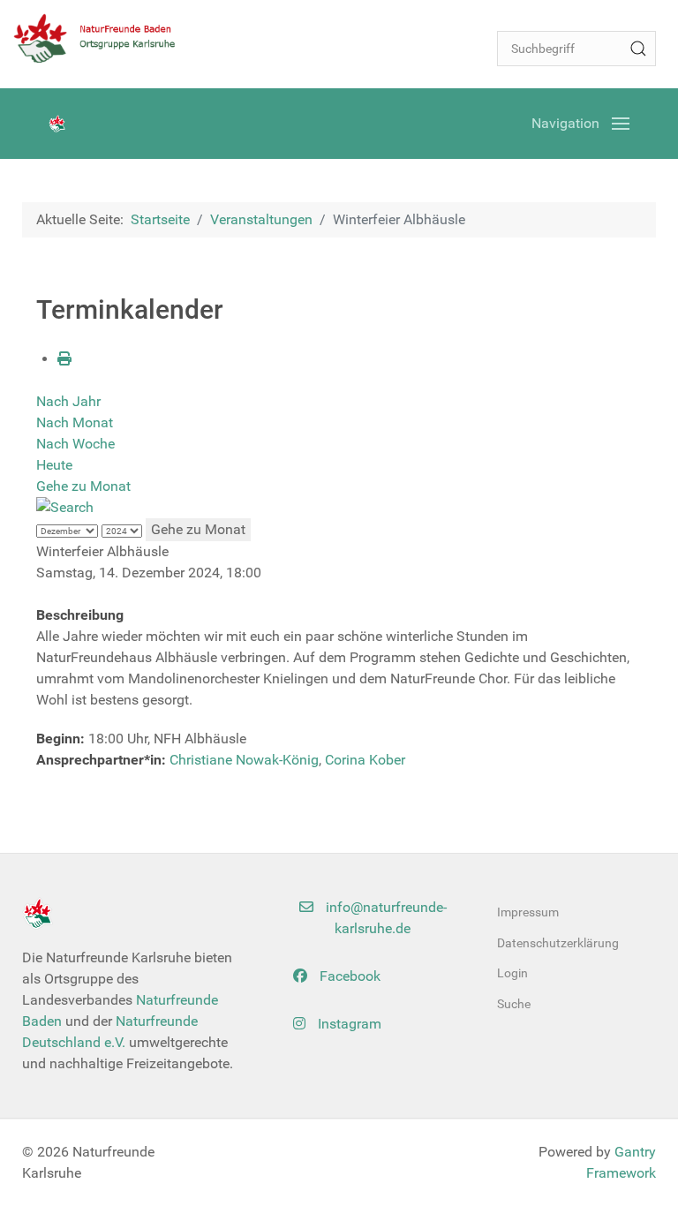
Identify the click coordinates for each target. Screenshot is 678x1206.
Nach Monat (74, 422)
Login (512, 973)
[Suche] (638, 48)
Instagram (347, 1023)
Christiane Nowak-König (244, 759)
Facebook (348, 976)
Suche (514, 1004)
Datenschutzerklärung (558, 943)
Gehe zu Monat (83, 486)
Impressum (528, 912)
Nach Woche (75, 443)
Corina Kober (365, 759)
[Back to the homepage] (101, 38)
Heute (54, 464)
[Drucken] (64, 358)
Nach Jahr (68, 401)
